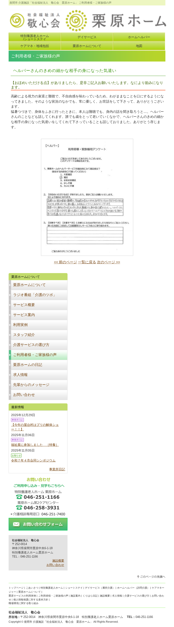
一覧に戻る (87, 262)
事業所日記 (57, 469)
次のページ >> (108, 262)
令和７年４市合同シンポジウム (33, 460)
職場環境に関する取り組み (24, 603)
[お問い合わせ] (38, 529)
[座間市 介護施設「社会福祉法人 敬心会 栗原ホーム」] (87, 30)
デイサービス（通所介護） (100, 587)
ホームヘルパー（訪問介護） (133, 587)
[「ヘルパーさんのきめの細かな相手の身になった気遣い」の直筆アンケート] (87, 254)
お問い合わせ (55, 565)
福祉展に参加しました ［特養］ (35, 445)
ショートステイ (74, 587)
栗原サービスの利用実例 (22, 595)
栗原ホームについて (29, 591)
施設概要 (58, 560)
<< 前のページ (65, 262)
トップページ (16, 587)
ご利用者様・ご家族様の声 (53, 595)
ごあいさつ (32, 587)
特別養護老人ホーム (52, 587)
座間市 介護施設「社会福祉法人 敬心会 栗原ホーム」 (58, 621)
